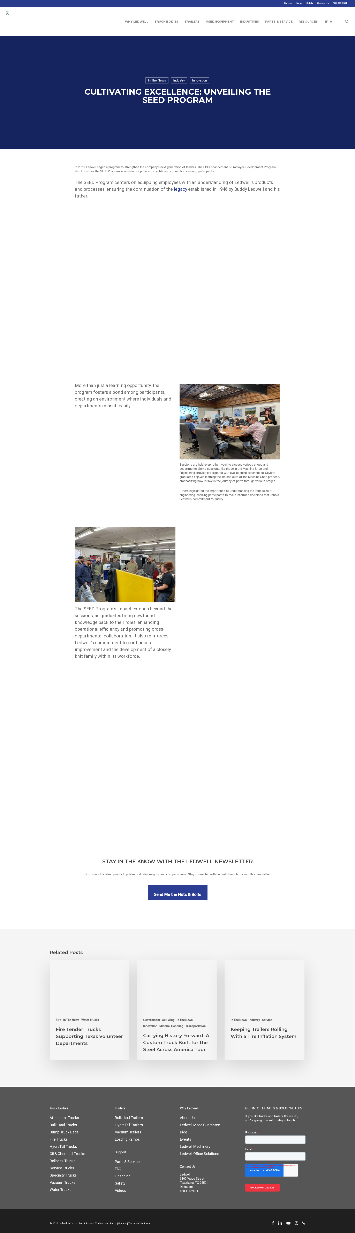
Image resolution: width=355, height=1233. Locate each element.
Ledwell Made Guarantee (200, 1125)
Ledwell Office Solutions (199, 1153)
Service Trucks (62, 1168)
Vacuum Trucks (62, 1182)
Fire (58, 1020)
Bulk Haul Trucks (63, 1125)
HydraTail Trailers (129, 1125)
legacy (180, 189)
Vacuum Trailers (128, 1132)
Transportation (196, 1026)
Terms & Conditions (139, 1223)
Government (151, 1020)
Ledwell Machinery (195, 1146)
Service (267, 1020)
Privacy (122, 1223)
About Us (187, 1118)
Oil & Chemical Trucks (67, 1153)
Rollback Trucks (63, 1161)
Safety (120, 1183)
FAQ (118, 1169)
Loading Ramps (127, 1139)
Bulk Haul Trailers (129, 1118)
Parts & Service (127, 1162)
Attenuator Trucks (64, 1118)
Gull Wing (168, 1020)
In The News (157, 80)
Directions (187, 1187)
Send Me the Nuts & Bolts (177, 894)
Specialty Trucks (63, 1175)
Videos (120, 1190)
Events (185, 1139)
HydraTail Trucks (63, 1146)
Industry (179, 80)
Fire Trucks (59, 1139)
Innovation (199, 80)
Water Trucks (90, 1020)
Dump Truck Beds (64, 1132)
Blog (183, 1132)
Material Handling (171, 1026)
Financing (122, 1176)
